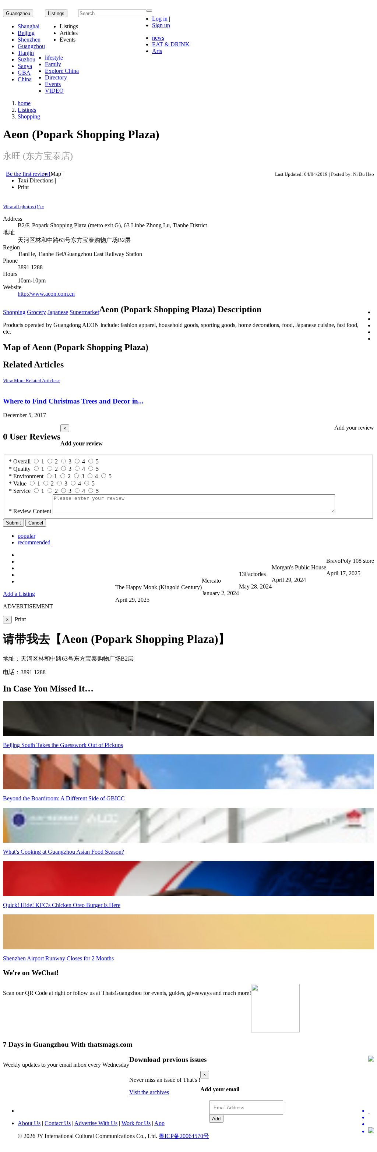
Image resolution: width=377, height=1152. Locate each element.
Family (53, 64)
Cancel (35, 523)
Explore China (62, 71)
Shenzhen (29, 39)
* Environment (26, 476)
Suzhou (26, 59)
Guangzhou (18, 13)
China (25, 79)
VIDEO (54, 91)
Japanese (57, 312)
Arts (157, 51)
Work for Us (136, 1123)
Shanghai (28, 26)
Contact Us (58, 1123)
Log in (160, 18)
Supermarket (84, 312)
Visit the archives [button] (149, 1092)
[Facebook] (371, 1117)
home (24, 103)
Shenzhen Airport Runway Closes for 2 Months (58, 958)
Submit (13, 523)
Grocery (36, 312)
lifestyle (54, 57)
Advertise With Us (95, 1123)
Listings (27, 110)
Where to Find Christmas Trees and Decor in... (73, 401)
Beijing (26, 33)
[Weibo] (371, 1124)
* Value (18, 483)
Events (53, 84)
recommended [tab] (34, 542)
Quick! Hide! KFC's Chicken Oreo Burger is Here (61, 905)
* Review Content (30, 511)
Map (55, 174)
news (158, 38)
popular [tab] (26, 536)
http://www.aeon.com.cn (46, 294)
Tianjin (26, 53)
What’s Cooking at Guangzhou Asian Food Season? (63, 852)
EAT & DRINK (171, 44)
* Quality (20, 469)
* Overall (20, 461)
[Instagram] (371, 1131)
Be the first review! (28, 174)
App (159, 1123)
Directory (56, 77)
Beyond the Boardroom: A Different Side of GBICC (64, 798)
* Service (20, 491)
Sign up (161, 25)
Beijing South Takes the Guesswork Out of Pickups (63, 745)
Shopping (29, 116)
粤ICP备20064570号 (184, 1136)
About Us (29, 1123)
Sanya (25, 66)
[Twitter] (371, 1110)
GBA (24, 73)
